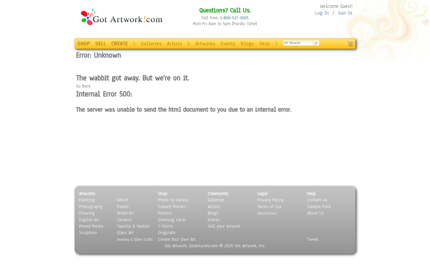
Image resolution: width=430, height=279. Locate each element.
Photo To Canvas (173, 200)
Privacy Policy (270, 200)
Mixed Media (91, 226)
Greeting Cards (172, 220)
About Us (315, 213)
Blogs (247, 43)
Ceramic (124, 220)
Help (264, 43)
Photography (91, 207)
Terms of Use (269, 207)
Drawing (87, 213)
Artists (174, 43)
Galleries (151, 43)
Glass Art (125, 233)
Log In (322, 13)
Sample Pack (319, 207)
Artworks (205, 43)
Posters (165, 213)
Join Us (345, 13)
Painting (87, 200)
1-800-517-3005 (234, 18)
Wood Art (125, 213)
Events (228, 43)
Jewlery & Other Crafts (134, 239)
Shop (162, 193)
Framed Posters (172, 207)
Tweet (313, 239)
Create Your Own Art (177, 239)
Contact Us (317, 200)
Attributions (267, 213)
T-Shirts (165, 226)
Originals (167, 233)
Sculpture (88, 233)
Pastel (123, 207)
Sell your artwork (224, 226)
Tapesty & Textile (133, 226)
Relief (122, 200)
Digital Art (89, 220)
